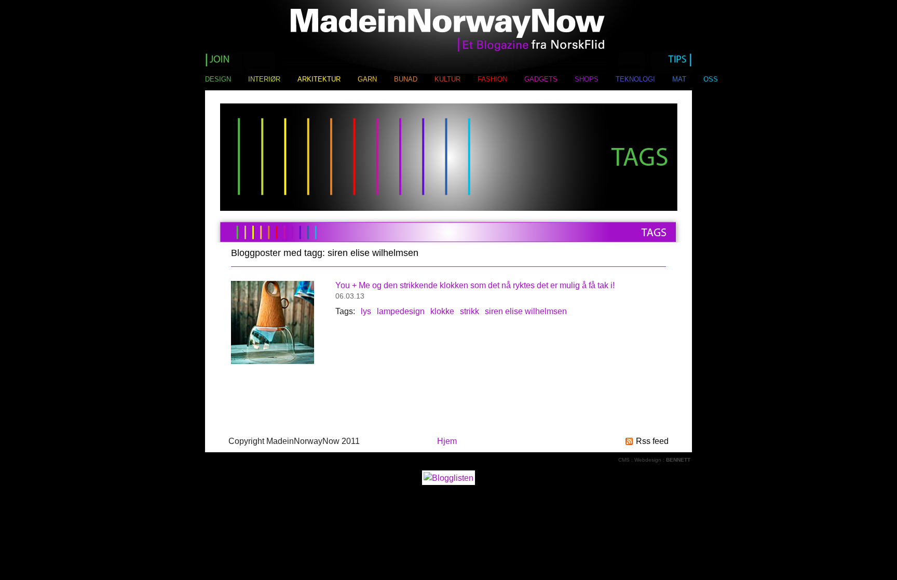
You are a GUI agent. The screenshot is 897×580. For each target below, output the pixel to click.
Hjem (447, 441)
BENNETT (678, 460)
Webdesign (647, 460)
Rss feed (652, 441)
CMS (624, 460)
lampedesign (401, 311)
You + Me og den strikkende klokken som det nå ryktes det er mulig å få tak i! (475, 285)
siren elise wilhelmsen (526, 311)
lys (366, 311)
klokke (442, 311)
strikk (469, 311)
